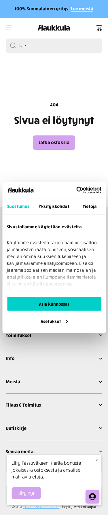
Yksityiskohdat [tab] (54, 206)
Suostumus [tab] (18, 206)
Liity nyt (26, 493)
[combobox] (54, 46)
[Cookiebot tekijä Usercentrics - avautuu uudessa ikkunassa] (76, 190)
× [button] (97, 460)
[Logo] (54, 28)
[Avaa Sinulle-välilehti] (92, 496)
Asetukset (51, 320)
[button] (99, 28)
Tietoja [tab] (90, 206)
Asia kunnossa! (54, 304)
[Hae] (11, 46)
